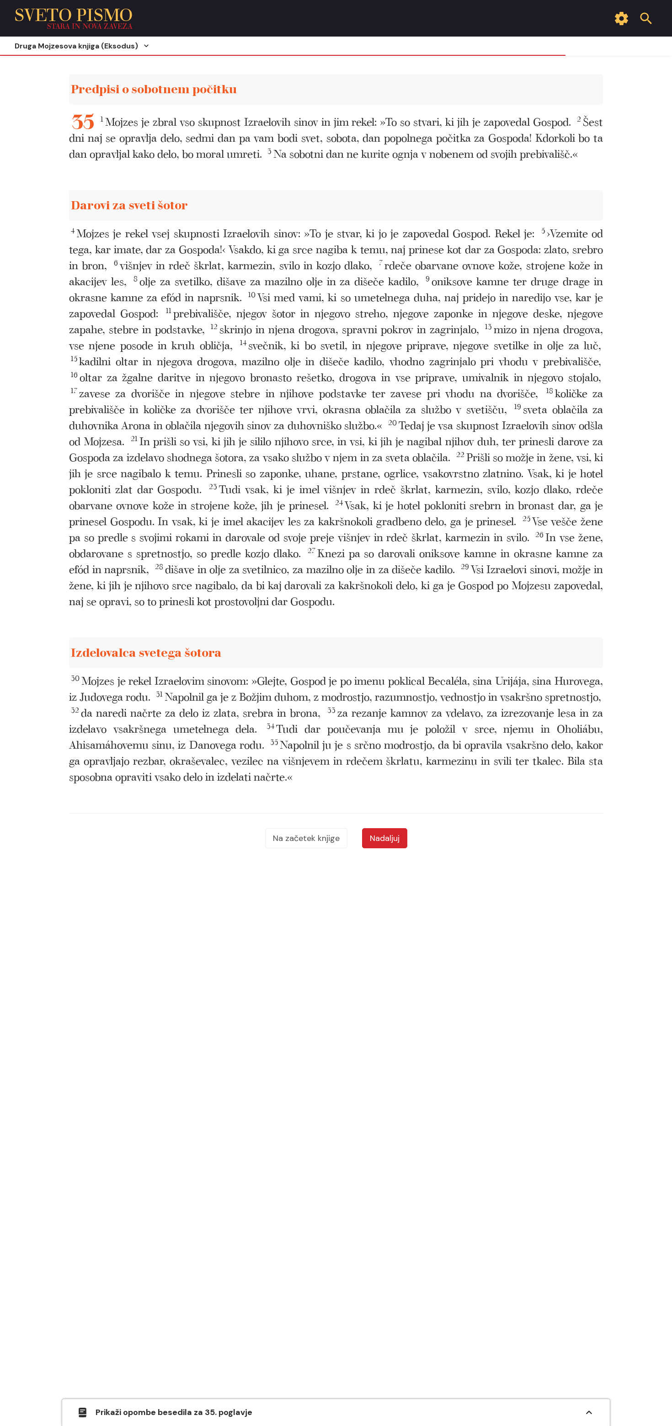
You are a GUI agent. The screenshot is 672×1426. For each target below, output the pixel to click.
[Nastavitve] (621, 18)
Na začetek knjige (306, 838)
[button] (336, 122)
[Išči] (646, 18)
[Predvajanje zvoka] (585, 90)
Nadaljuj (385, 838)
